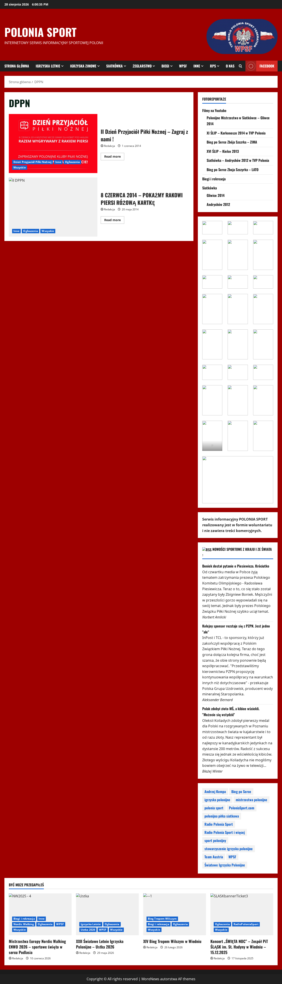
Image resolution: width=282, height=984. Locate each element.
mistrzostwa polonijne (251, 799)
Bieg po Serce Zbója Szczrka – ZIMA (232, 142)
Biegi (165, 66)
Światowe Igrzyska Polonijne (224, 865)
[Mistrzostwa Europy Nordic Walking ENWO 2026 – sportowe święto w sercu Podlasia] (40, 914)
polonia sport (213, 807)
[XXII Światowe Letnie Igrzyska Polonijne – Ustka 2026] (107, 914)
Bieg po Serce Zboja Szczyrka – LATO (232, 169)
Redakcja (109, 146)
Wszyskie (19, 167)
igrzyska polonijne (217, 799)
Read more (114, 157)
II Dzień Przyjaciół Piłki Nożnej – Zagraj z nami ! (53, 143)
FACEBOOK (267, 66)
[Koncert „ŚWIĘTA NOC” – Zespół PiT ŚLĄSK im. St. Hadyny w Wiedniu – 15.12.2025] (241, 914)
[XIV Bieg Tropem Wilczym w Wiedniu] (174, 914)
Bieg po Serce (241, 791)
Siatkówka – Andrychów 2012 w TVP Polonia (238, 160)
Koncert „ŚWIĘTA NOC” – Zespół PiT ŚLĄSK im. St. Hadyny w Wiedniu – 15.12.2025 (239, 946)
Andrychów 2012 (218, 204)
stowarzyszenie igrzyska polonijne (228, 848)
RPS (213, 66)
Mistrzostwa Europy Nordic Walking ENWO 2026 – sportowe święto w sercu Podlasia (37, 946)
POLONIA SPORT (40, 32)
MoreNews (150, 979)
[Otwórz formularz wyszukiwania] (240, 66)
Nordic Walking (23, 924)
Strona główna (16, 66)
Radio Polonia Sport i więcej (224, 832)
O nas (230, 66)
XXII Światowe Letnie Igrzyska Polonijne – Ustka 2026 (99, 944)
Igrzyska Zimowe (83, 66)
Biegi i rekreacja (214, 178)
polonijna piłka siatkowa (221, 816)
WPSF (183, 66)
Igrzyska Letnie (48, 66)
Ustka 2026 (88, 930)
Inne (196, 66)
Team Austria (213, 856)
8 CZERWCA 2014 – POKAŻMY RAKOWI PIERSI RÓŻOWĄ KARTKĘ (53, 207)
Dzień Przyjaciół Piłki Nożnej (32, 162)
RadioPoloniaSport (246, 924)
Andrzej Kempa (215, 791)
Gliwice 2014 (215, 195)
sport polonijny (215, 840)
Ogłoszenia (72, 162)
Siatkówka (114, 66)
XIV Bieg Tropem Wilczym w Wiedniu (172, 941)
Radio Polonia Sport (218, 824)
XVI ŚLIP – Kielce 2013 (223, 151)
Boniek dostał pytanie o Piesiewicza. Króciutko (235, 566)
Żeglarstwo (142, 66)
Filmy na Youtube (214, 110)
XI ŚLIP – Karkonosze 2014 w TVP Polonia (236, 133)
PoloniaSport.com (241, 807)
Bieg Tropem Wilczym (162, 919)
